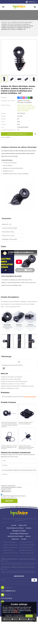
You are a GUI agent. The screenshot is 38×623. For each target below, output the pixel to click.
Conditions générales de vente (9, 497)
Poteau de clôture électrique (11, 553)
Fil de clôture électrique (27, 545)
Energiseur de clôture (26, 542)
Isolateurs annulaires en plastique (11, 377)
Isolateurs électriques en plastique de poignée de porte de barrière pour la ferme (26, 447)
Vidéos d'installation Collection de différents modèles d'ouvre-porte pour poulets (19, 559)
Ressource (15, 539)
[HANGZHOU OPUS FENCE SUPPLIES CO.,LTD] (19, 7)
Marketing (32, 619)
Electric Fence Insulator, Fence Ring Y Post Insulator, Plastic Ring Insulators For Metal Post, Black (26, 107)
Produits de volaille (9, 542)
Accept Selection (18, 616)
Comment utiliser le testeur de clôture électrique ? (19, 567)
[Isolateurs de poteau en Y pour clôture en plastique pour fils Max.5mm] (9, 436)
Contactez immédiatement (17, 134)
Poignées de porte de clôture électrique (27, 553)
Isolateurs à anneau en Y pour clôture (13, 384)
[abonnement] (34, 580)
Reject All (8, 616)
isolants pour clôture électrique (11, 379)
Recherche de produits (15, 536)
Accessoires (7, 491)
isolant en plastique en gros (10, 388)
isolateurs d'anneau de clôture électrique (14, 381)
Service (28, 536)
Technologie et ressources (19, 533)
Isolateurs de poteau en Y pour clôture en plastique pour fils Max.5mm (9, 447)
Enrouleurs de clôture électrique (27, 547)
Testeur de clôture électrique (11, 545)
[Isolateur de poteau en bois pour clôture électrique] (26, 412)
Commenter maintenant (30, 396)
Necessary (8, 619)
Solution (28, 528)
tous (8, 22)
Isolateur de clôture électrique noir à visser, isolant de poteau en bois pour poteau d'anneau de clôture (9, 424)
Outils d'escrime (8, 550)
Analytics (15, 619)
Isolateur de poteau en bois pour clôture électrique (26, 423)
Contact (23, 539)
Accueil (3, 22)
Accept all (29, 616)
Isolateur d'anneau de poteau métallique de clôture (17, 386)
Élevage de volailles (19, 531)
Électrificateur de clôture (15, 528)
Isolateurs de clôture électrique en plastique (15, 24)
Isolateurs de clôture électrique (22, 22)
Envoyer (9, 501)
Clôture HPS (22, 525)
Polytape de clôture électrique (11, 547)
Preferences (23, 619)
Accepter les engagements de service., (13, 496)
